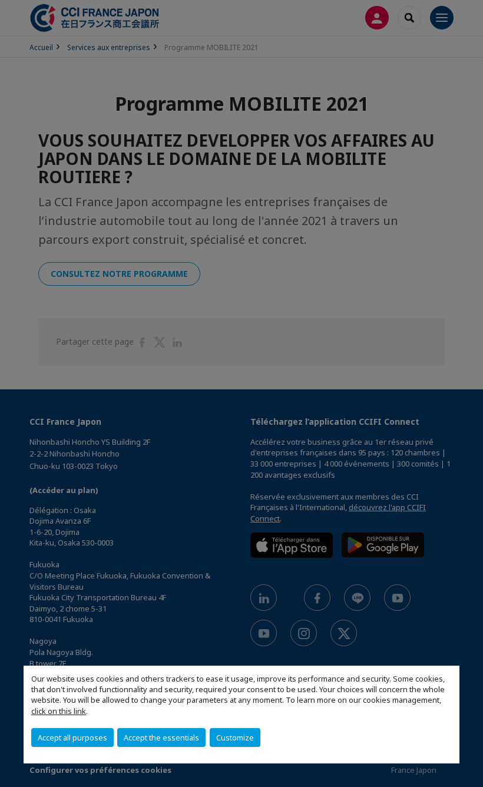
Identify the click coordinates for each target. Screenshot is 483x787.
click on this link (58, 711)
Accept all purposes (72, 737)
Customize (235, 737)
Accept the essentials (161, 737)
